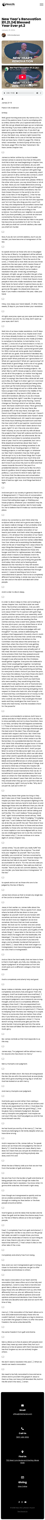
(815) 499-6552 (22, 1437)
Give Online (22, 1486)
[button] (41, 4)
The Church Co (22, 1511)
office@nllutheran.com (22, 1414)
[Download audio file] (2, 98)
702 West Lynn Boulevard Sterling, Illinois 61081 (22, 1461)
